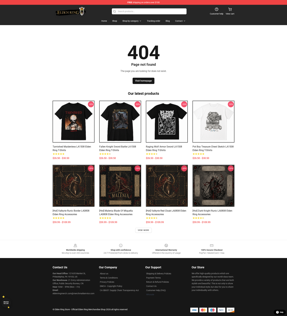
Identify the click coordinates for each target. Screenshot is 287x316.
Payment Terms (153, 278)
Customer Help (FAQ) (156, 290)
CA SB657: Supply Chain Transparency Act (119, 290)
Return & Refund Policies (157, 282)
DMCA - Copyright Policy (111, 286)
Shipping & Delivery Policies (158, 273)
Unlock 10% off (6, 302)
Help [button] (281, 312)
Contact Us (151, 286)
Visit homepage (143, 80)
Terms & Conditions (109, 278)
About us (104, 273)
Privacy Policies (107, 282)
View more (143, 230)
